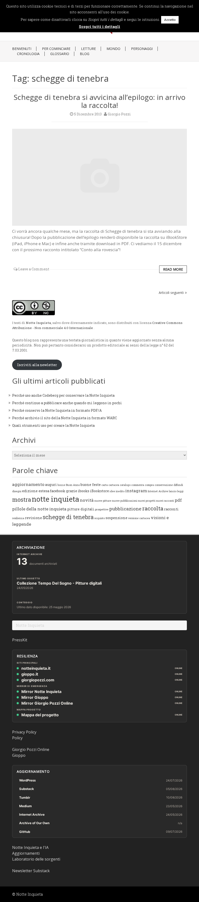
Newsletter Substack (31, 870)
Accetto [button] (170, 19)
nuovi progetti (146, 500)
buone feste (91, 484)
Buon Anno (73, 485)
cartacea (113, 485)
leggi (180, 491)
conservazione (164, 485)
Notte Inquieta (30, 625)
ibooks (83, 491)
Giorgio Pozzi (119, 114)
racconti (171, 509)
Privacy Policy (24, 732)
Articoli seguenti (171, 292)
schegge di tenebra (68, 517)
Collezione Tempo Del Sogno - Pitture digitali (59, 583)
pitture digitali (80, 509)
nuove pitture (102, 500)
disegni (16, 491)
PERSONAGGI (142, 49)
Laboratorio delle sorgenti (36, 859)
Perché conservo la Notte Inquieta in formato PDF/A (57, 410)
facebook (57, 491)
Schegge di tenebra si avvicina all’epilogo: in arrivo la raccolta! (99, 101)
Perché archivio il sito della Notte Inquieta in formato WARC (64, 418)
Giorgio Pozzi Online (30, 749)
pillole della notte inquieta (39, 509)
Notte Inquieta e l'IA (30, 847)
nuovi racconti (165, 500)
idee (112, 491)
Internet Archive (158, 491)
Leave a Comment (33, 269)
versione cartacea (139, 518)
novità (87, 500)
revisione (33, 517)
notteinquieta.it (35, 668)
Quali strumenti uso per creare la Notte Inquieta (53, 425)
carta (104, 485)
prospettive (101, 509)
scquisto (99, 518)
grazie (71, 491)
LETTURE (88, 49)
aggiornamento (28, 484)
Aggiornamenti (26, 853)
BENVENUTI (21, 49)
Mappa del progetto (40, 714)
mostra (21, 499)
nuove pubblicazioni (124, 500)
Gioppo (18, 755)
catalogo (125, 485)
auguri (51, 484)
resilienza (18, 518)
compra (149, 485)
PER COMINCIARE (56, 49)
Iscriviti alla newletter (37, 364)
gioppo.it (29, 674)
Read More (173, 269)
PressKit (19, 640)
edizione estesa (35, 491)
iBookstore (99, 491)
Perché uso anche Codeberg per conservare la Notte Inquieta (63, 395)
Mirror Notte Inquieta (41, 691)
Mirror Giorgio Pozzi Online (47, 703)
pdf (178, 500)
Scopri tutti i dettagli (99, 26)
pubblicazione (125, 509)
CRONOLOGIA (28, 54)
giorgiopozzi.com (37, 679)
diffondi (178, 485)
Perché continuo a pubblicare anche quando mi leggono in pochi (67, 403)
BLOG (84, 54)
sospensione (116, 517)
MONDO (113, 49)
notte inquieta (55, 499)
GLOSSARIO (59, 54)
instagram (136, 490)
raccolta (152, 508)
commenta (137, 485)
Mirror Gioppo (34, 697)
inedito (120, 491)
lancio (172, 491)
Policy (17, 738)
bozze (61, 485)
